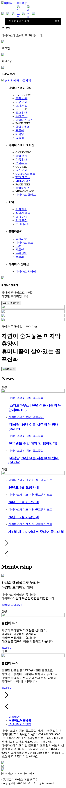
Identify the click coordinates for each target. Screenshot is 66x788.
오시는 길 (21, 105)
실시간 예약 (22, 213)
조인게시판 (22, 224)
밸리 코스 (21, 116)
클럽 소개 (21, 98)
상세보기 (7, 647)
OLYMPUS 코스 (25, 173)
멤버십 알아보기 (11, 303)
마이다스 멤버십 (25, 271)
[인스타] (3, 14)
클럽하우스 (22, 126)
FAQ (18, 246)
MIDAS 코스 (23, 180)
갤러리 (19, 256)
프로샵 (19, 130)
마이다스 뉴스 (24, 242)
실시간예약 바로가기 (17, 80)
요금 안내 (21, 216)
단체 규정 (21, 220)
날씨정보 (21, 253)
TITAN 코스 (22, 177)
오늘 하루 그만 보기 (19, 21)
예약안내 (21, 209)
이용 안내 (21, 102)
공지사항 (21, 238)
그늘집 (19, 137)
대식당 (19, 134)
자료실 (19, 249)
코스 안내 (21, 112)
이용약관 (14, 716)
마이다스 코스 (24, 119)
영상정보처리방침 (19, 724)
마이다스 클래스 (25, 194)
